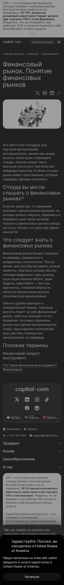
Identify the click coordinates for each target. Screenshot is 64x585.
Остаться (32, 577)
